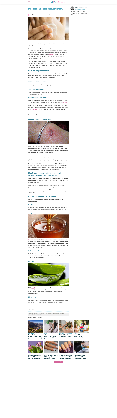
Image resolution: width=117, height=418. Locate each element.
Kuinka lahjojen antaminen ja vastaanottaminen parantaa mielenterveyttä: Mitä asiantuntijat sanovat (80, 336)
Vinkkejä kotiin (77, 353)
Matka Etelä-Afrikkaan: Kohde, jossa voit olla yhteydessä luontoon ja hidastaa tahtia (35, 336)
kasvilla (33, 287)
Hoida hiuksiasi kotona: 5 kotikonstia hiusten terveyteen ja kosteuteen (66, 336)
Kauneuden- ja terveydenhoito (66, 333)
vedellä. (51, 54)
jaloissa (56, 187)
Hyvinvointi (46, 333)
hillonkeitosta (36, 109)
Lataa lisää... (58, 362)
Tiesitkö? (76, 333)
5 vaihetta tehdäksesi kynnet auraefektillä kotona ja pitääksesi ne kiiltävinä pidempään (66, 357)
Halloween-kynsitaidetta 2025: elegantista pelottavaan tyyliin (51, 357)
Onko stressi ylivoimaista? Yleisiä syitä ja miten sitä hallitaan (50, 336)
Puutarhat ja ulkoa (32, 353)
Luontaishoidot (31, 5)
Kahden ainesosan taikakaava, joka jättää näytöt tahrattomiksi (81, 357)
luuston (65, 102)
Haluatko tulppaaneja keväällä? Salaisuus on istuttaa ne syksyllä (35, 357)
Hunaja (30, 239)
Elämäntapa (31, 333)
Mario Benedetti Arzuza (80, 8)
